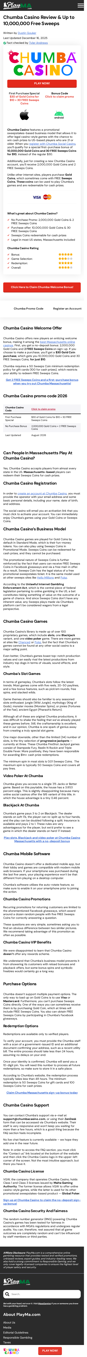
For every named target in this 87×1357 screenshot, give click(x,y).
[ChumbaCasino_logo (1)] (42, 62)
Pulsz (63, 577)
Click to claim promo (43, 409)
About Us (9, 1322)
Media (7, 1327)
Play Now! (50, 1350)
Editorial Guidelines (15, 1332)
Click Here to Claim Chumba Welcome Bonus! (42, 287)
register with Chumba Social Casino (52, 144)
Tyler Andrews (38, 43)
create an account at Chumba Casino (42, 493)
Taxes (7, 1342)
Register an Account (67, 308)
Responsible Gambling (17, 1337)
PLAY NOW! (42, 83)
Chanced (24, 642)
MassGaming (44, 1303)
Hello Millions (45, 577)
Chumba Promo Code (28, 308)
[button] (81, 6)
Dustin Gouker (27, 33)
